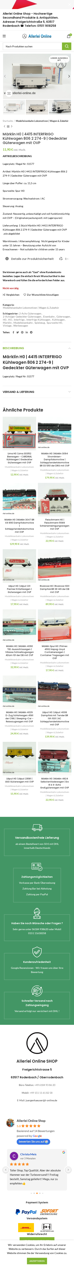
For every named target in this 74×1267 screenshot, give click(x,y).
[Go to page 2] (37, 1193)
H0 (4, 319)
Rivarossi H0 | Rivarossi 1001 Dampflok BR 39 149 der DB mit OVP (54, 589)
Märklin (7, 322)
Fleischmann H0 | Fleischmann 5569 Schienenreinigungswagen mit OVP (54, 524)
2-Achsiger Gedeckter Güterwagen (22, 316)
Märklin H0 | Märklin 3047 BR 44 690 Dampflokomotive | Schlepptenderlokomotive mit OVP (19, 525)
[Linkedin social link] (27, 332)
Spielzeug (39, 322)
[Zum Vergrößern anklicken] (9, 93)
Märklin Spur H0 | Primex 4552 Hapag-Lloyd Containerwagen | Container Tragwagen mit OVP (54, 652)
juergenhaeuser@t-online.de (41, 1100)
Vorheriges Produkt (4, 126)
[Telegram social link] (31, 332)
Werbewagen (20, 325)
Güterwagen (63, 316)
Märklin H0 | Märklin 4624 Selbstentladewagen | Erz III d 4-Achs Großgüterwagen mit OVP (54, 783)
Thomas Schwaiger (32, 1154)
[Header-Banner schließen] (69, 4)
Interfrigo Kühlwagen (38, 319)
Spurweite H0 (54, 322)
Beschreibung (13, 348)
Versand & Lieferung (18, 392)
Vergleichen (12, 294)
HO (10, 319)
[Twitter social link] (17, 332)
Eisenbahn (49, 316)
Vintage (7, 325)
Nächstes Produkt (11, 126)
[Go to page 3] (40, 1193)
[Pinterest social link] (22, 332)
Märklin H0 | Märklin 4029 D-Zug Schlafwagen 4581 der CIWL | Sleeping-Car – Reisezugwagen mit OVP (19, 717)
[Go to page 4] (42, 1193)
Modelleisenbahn (23, 322)
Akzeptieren (37, 1261)
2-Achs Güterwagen (30, 313)
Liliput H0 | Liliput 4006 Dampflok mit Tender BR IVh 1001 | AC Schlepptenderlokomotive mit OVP (54, 718)
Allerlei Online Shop (31, 1121)
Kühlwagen (58, 319)
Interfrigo (19, 319)
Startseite (8, 120)
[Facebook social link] (13, 332)
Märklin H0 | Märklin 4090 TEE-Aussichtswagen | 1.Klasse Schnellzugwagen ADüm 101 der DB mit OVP (19, 651)
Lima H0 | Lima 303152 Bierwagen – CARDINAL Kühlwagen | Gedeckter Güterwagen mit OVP (19, 458)
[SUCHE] (66, 46)
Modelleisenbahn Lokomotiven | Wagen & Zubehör (42, 120)
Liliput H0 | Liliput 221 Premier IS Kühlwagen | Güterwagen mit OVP (19, 589)
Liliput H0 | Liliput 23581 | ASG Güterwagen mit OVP (19, 780)
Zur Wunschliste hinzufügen (43, 294)
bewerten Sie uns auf (31, 1141)
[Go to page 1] (34, 1193)
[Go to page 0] (31, 1193)
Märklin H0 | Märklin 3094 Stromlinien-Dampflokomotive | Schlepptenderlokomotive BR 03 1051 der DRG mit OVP (55, 459)
